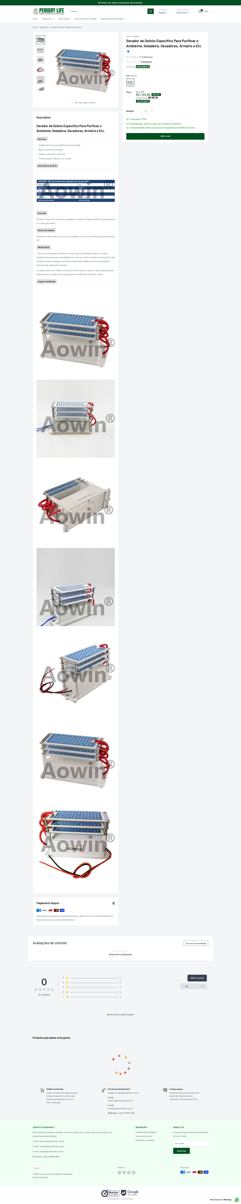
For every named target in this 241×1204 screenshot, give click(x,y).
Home (35, 27)
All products (44, 27)
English (36, 1168)
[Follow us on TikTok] (133, 1172)
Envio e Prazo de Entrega (85, 18)
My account (182, 12)
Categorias (46, 18)
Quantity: (130, 111)
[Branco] (130, 82)
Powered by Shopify (40, 1177)
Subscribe (181, 1151)
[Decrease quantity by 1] (138, 111)
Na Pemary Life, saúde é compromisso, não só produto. (120, 3)
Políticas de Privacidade (146, 1132)
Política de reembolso (145, 1140)
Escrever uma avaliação (196, 943)
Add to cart (165, 136)
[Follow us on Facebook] (119, 1172)
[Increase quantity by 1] (152, 111)
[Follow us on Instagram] (124, 1172)
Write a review (197, 978)
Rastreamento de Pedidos (112, 18)
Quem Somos (64, 18)
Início (35, 18)
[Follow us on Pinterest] (129, 1172)
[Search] (150, 11)
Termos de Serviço (144, 1136)
